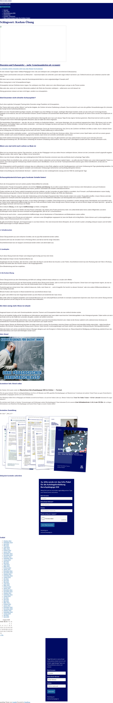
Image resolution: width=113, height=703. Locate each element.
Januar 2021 (7, 605)
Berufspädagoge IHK (10, 13)
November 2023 (8, 555)
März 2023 (7, 566)
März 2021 (7, 602)
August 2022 (7, 577)
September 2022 (8, 575)
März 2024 (7, 549)
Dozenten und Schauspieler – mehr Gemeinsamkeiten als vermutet (30, 65)
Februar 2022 (7, 587)
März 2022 (7, 585)
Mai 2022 (6, 582)
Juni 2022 (6, 580)
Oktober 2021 (7, 593)
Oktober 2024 (7, 541)
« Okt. (2, 635)
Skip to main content (5, 0)
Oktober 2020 (7, 610)
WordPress (27, 702)
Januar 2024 (7, 552)
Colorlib (14, 702)
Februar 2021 (7, 604)
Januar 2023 (7, 569)
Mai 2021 (6, 601)
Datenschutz (7, 14)
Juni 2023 (6, 561)
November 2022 (8, 572)
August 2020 (7, 613)
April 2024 (7, 547)
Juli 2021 (6, 598)
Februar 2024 (7, 550)
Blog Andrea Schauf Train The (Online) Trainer (17, 18)
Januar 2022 (7, 588)
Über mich (6, 11)
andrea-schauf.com (5, 3)
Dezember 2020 (8, 607)
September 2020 (8, 612)
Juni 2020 (6, 617)
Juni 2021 (6, 599)
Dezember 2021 (8, 590)
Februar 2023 (7, 568)
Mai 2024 (6, 545)
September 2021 (8, 594)
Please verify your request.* (48, 514)
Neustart (6, 10)
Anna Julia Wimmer (27, 68)
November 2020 (8, 609)
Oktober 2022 (7, 574)
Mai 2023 (6, 563)
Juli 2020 (6, 615)
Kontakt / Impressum (9, 16)
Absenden (51, 691)
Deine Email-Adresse (53, 676)
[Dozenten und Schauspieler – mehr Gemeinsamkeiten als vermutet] (33, 61)
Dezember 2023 (8, 553)
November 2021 (8, 591)
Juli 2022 (6, 579)
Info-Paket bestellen (47, 525)
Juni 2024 (6, 544)
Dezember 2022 (8, 571)
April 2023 (7, 564)
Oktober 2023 (7, 556)
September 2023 (8, 558)
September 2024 (8, 542)
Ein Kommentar (38, 68)
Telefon (43, 508)
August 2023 (7, 560)
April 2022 (7, 583)
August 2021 (7, 596)
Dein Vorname (45, 495)
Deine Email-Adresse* (47, 502)
